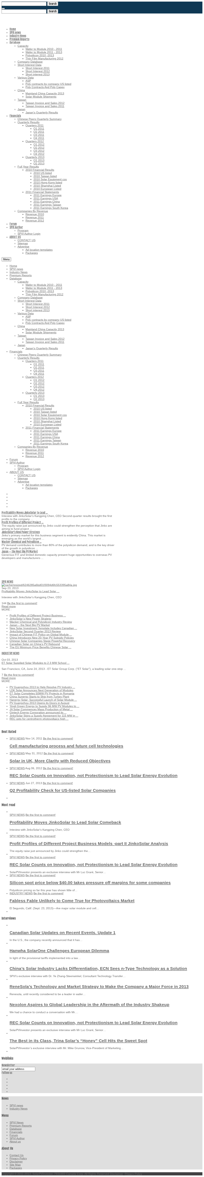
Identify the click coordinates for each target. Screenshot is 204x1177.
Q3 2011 (38, 370)
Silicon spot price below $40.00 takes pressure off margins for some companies (90, 882)
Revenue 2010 (35, 449)
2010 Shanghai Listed (47, 421)
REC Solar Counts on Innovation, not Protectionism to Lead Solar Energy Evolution (94, 775)
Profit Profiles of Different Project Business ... (38, 615)
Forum (14, 459)
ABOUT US (17, 472)
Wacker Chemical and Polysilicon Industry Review (41, 621)
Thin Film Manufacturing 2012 (44, 294)
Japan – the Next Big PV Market (20, 551)
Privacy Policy (18, 1158)
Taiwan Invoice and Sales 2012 (45, 338)
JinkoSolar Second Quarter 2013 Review (35, 631)
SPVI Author (17, 462)
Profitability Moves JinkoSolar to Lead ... (25, 512)
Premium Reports (21, 275)
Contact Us (17, 1155)
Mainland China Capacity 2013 (45, 329)
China (21, 326)
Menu (6, 259)
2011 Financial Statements (42, 427)
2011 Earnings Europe (47, 430)
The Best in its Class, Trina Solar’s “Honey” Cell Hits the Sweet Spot (78, 1040)
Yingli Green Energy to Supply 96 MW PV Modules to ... (44, 706)
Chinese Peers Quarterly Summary (40, 354)
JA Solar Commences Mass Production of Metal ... (41, 709)
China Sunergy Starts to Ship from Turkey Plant (39, 696)
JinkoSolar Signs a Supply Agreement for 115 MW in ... (44, 715)
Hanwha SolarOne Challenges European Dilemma (59, 950)
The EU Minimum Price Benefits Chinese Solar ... (40, 647)
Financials (16, 351)
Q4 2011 (38, 373)
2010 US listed (42, 408)
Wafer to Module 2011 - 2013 (44, 288)
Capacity (23, 281)
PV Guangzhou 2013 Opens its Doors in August (39, 703)
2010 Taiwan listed (45, 411)
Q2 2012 (38, 383)
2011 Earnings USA (45, 434)
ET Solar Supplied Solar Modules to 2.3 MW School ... (36, 662)
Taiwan (22, 335)
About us (15, 1141)
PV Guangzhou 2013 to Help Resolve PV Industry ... (42, 687)
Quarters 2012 (35, 376)
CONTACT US (26, 475)
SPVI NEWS (7, 581)
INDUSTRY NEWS (10, 653)
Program (23, 465)
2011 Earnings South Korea (50, 443)
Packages (32, 488)
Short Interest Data (29, 300)
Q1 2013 (38, 395)
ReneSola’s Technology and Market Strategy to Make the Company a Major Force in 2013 (99, 986)
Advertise (23, 481)
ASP (28, 316)
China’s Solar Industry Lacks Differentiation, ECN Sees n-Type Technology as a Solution (98, 968)
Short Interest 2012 (38, 307)
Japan (21, 345)
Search (53, 3)
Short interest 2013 (38, 310)
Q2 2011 (38, 367)
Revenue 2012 (35, 456)
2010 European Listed (47, 424)
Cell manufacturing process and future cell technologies (66, 746)
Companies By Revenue (33, 446)
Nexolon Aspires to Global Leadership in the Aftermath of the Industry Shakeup (89, 1004)
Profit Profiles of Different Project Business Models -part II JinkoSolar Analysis (89, 843)
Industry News (18, 272)
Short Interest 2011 (38, 303)
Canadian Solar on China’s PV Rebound (35, 644)
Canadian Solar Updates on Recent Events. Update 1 (63, 932)
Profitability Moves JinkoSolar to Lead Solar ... (30, 591)
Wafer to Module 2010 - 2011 (44, 284)
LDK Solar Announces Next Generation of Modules (41, 690)
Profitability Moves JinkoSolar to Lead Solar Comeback (65, 822)
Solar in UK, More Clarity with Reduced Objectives (60, 760)
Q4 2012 (38, 389)
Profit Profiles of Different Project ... (22, 522)
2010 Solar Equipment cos (50, 415)
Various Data (26, 313)
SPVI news (16, 269)
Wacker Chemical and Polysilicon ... (21, 541)
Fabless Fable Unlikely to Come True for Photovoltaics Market (72, 900)
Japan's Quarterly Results (42, 348)
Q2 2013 (38, 399)
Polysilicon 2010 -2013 (40, 291)
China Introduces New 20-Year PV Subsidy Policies (42, 637)
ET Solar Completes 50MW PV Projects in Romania (42, 693)
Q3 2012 (38, 386)
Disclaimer (16, 1161)
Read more (9, 606)
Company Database (30, 297)
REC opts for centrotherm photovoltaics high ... (39, 718)
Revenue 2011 (35, 453)
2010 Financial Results (40, 405)
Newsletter (8, 1065)
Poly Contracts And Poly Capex (45, 322)
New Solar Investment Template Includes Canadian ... (43, 628)
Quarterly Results (28, 357)
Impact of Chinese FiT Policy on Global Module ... (41, 634)
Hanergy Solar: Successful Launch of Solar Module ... (43, 699)
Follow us (7, 1072)
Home (13, 265)
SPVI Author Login (29, 468)
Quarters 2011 (35, 361)
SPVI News (17, 1122)
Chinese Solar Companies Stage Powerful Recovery (42, 640)
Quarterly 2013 (35, 392)
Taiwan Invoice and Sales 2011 (45, 342)
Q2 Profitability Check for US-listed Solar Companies (63, 790)
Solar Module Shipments (41, 332)
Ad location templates (39, 484)
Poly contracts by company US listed (48, 319)
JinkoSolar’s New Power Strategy (21, 532)
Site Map (15, 1164)
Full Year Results (28, 402)
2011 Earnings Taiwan (47, 440)
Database (16, 278)
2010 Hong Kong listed (47, 418)
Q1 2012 (38, 380)
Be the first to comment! (22, 603)
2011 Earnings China (46, 437)
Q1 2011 (38, 364)
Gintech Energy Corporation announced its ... (38, 712)
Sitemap (23, 478)
